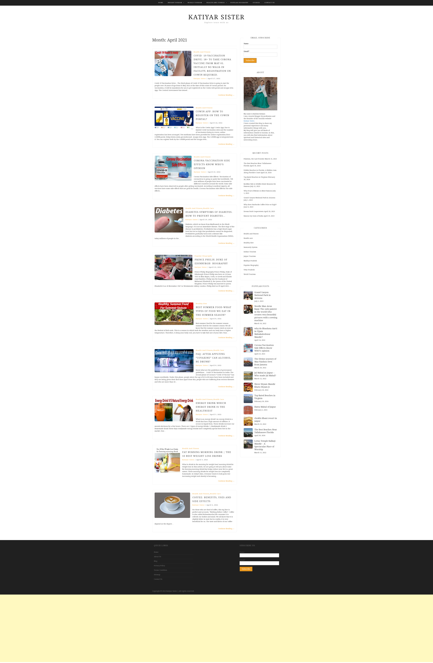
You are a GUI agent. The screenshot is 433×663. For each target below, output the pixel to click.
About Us (157, 557)
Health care (208, 208)
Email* (246, 51)
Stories (256, 2)
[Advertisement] (216, 628)
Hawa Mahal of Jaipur (265, 407)
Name (246, 43)
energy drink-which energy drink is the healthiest (211, 407)
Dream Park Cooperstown (254, 211)
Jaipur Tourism (250, 256)
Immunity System (250, 247)
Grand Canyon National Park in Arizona (259, 198)
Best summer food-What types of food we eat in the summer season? (213, 311)
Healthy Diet (201, 303)
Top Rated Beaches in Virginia (255, 177)
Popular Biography (239, 2)
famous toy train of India (253, 216)
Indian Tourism (175, 2)
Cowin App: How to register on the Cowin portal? (212, 115)
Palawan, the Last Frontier (254, 159)
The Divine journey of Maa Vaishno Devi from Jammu (265, 362)
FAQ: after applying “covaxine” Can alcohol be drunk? (213, 358)
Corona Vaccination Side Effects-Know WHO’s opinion (212, 164)
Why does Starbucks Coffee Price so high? (260, 204)
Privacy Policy (159, 566)
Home (160, 2)
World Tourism (195, 2)
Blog (155, 561)
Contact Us (269, 2)
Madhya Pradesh (250, 261)
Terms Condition (160, 570)
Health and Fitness (215, 2)
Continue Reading (226, 95)
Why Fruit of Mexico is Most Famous (258, 191)
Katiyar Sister (216, 17)
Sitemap (157, 575)
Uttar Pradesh (249, 270)
